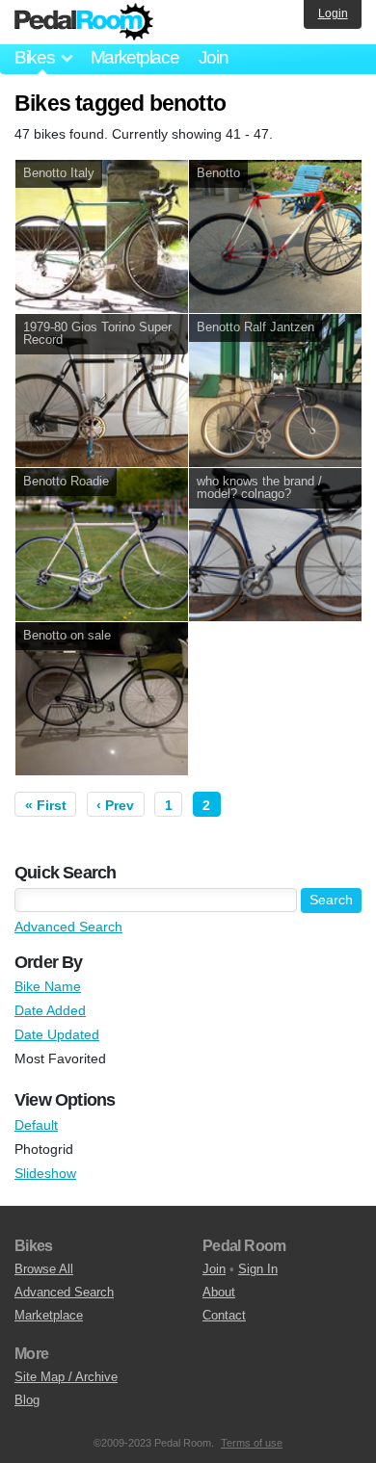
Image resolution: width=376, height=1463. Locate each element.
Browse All (43, 1269)
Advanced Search (68, 926)
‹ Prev (115, 805)
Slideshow (45, 1173)
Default (36, 1125)
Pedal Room (83, 22)
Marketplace (135, 57)
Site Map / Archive (66, 1377)
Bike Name (47, 986)
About (218, 1292)
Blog (27, 1400)
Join (213, 57)
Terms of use (251, 1443)
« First (46, 805)
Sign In (258, 1269)
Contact (224, 1315)
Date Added (50, 1010)
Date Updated (56, 1034)
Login (333, 13)
